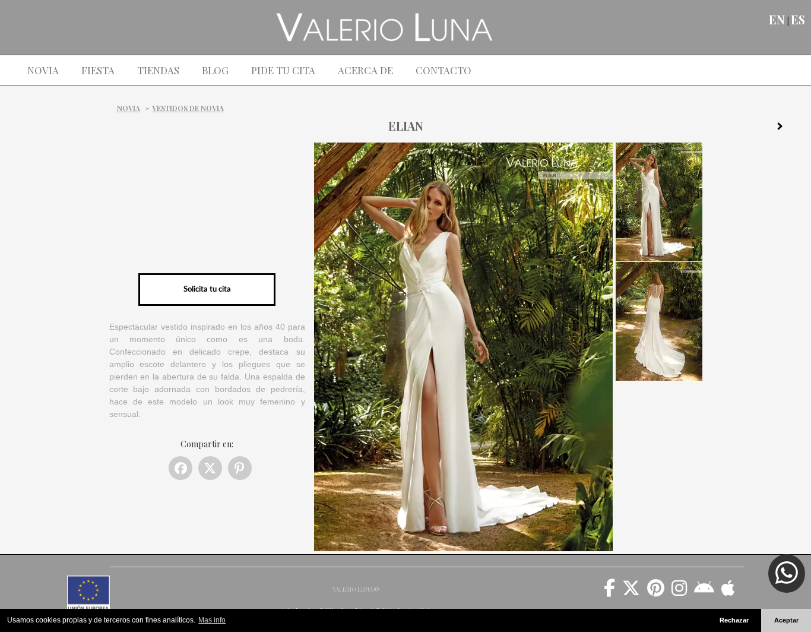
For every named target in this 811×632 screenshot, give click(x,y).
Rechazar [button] (734, 620)
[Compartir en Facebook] (180, 468)
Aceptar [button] (786, 620)
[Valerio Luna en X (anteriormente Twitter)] (631, 592)
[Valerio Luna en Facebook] (609, 592)
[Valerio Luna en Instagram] (679, 592)
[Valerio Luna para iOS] (728, 592)
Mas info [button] (212, 620)
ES (798, 19)
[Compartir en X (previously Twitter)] (210, 468)
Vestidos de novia (188, 108)
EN (777, 19)
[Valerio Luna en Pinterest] (655, 592)
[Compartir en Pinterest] (240, 468)
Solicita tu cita (207, 289)
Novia (128, 108)
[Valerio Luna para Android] (704, 592)
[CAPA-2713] (784, 128)
